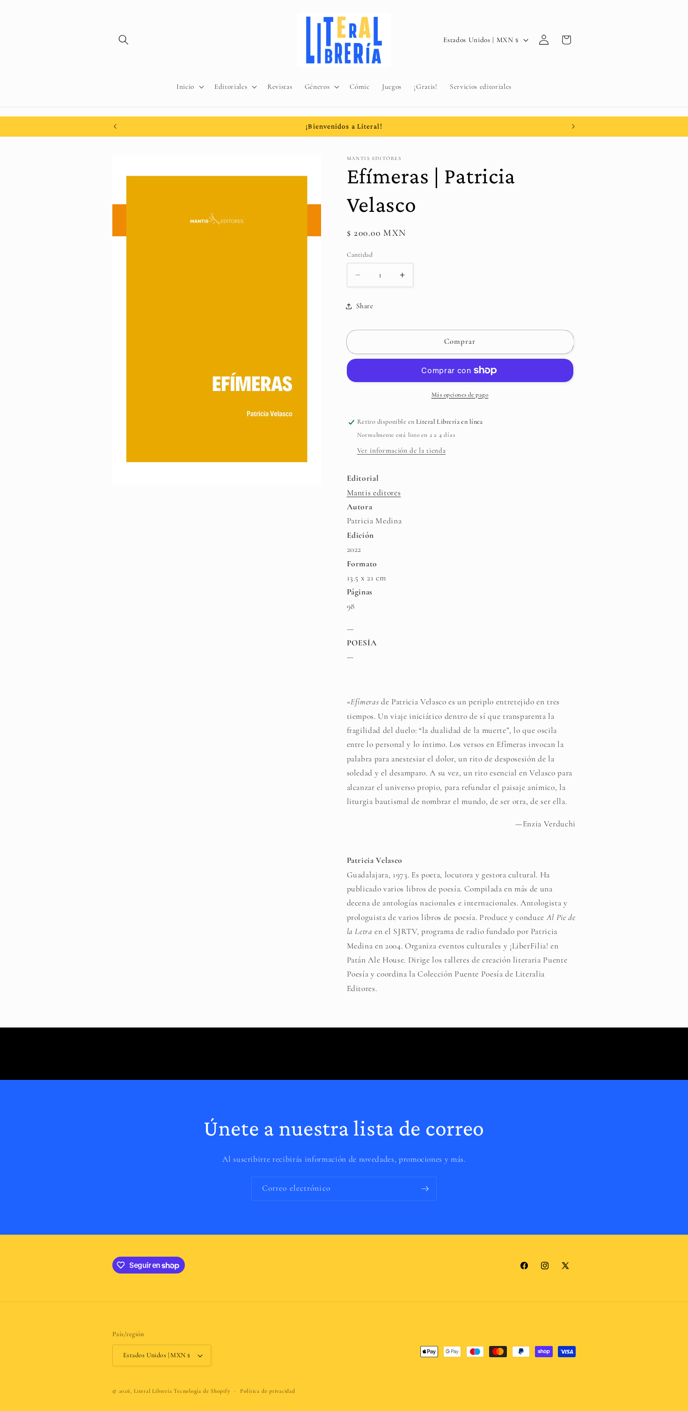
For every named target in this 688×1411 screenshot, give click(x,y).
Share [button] (364, 306)
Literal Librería (153, 1391)
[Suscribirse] (425, 1189)
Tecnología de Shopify (202, 1391)
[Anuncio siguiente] (573, 126)
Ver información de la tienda (401, 450)
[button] (123, 40)
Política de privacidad (267, 1391)
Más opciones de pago (460, 394)
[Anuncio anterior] (115, 126)
